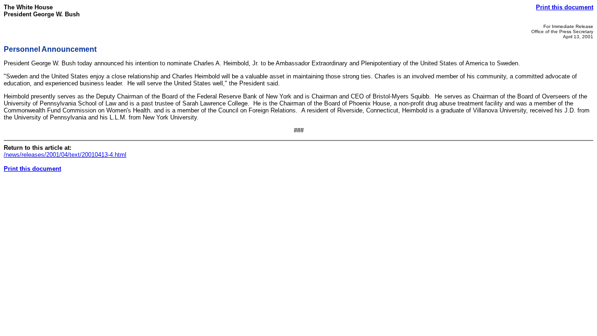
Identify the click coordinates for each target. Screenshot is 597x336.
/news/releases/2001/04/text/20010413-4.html (65, 154)
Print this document (564, 7)
